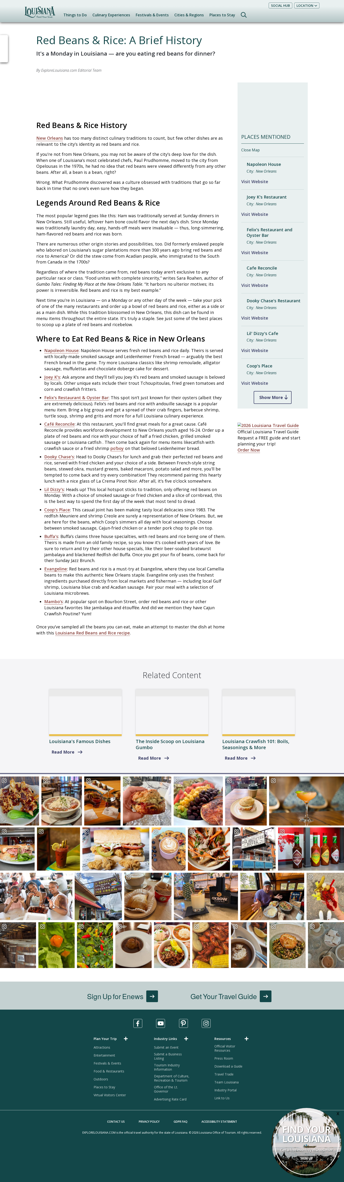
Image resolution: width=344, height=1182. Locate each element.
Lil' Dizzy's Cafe (262, 333)
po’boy (117, 448)
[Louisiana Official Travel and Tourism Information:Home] (40, 14)
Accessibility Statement (219, 1122)
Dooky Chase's (59, 456)
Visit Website (254, 181)
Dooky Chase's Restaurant (273, 300)
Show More (271, 397)
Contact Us (116, 1122)
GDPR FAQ (180, 1122)
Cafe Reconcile (262, 268)
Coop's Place (57, 510)
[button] (112, 1038)
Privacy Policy (149, 1122)
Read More (62, 752)
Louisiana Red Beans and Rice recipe (92, 633)
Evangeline (55, 569)
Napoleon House (61, 350)
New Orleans (49, 138)
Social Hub (280, 5)
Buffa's (51, 536)
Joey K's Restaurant (267, 197)
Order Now (249, 450)
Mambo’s (53, 601)
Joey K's (52, 377)
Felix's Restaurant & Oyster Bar (76, 397)
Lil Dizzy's (54, 489)
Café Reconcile (59, 424)
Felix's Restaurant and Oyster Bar (269, 232)
